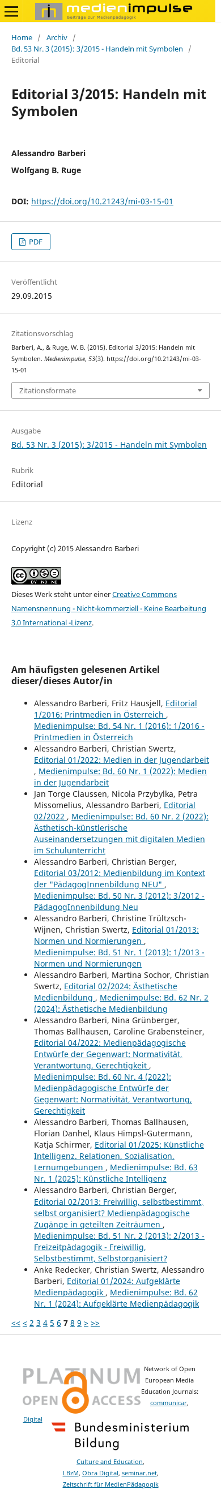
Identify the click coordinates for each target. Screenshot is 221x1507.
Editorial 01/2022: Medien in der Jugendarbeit (121, 759)
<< (15, 1322)
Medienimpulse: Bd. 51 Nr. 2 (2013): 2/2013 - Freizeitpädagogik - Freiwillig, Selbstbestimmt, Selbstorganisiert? (119, 1247)
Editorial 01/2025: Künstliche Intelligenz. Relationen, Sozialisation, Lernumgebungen (119, 1156)
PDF (34, 242)
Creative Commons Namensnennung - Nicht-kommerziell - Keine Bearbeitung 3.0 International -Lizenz (108, 608)
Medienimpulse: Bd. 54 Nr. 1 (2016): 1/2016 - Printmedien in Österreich (119, 731)
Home (21, 37)
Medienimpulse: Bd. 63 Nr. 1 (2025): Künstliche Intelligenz (116, 1173)
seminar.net (139, 1473)
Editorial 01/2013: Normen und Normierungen (116, 935)
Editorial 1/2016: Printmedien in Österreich (115, 709)
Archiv (56, 37)
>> (95, 1322)
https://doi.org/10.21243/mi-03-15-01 (102, 201)
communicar (168, 1403)
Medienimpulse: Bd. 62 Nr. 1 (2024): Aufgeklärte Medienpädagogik (116, 1298)
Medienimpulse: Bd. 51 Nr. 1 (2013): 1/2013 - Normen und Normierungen (119, 958)
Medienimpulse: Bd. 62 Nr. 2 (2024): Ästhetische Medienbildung (121, 1003)
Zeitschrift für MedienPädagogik (111, 1484)
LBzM (71, 1473)
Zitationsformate (47, 390)
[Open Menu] (11, 11)
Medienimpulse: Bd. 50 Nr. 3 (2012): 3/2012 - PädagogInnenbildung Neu (119, 901)
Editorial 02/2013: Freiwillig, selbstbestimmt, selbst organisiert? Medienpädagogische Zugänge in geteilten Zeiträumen (118, 1213)
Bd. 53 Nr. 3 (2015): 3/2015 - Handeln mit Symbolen (97, 49)
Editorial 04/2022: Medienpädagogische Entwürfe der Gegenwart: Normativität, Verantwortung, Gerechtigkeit (110, 1054)
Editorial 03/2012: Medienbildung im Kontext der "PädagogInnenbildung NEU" (119, 879)
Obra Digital (100, 1473)
